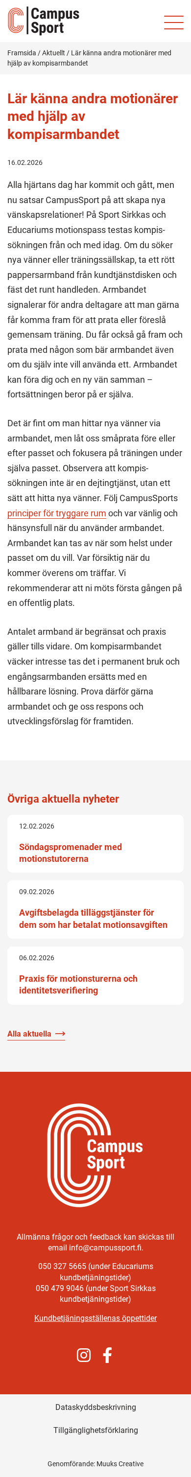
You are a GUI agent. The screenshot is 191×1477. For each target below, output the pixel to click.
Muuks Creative (119, 1464)
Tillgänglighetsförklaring (95, 1430)
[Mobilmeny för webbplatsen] (174, 22)
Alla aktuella (29, 1034)
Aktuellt (53, 53)
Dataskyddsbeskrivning (95, 1407)
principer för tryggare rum (56, 513)
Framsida (21, 53)
